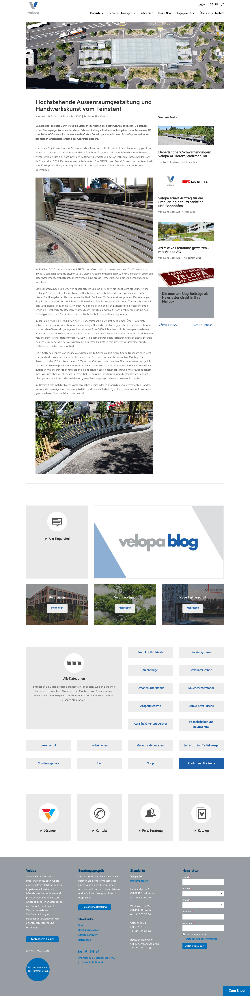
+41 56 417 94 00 (140, 898)
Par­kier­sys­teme (201, 652)
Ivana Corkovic (171, 162)
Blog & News (165, 13)
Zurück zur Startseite (201, 763)
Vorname (187, 911)
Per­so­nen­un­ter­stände (150, 688)
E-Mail (185, 877)
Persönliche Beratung (95, 907)
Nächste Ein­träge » (203, 325)
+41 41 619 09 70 (140, 931)
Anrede (186, 900)
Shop (150, 763)
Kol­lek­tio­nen (100, 745)
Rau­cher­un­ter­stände (201, 688)
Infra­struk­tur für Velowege (201, 745)
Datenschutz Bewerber (93, 962)
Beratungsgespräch (89, 930)
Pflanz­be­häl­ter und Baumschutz (201, 724)
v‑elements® (48, 745)
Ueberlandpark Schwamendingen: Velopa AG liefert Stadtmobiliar (184, 154)
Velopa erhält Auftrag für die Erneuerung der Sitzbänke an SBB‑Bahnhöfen (181, 202)
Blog (99, 763)
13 (112, 255)
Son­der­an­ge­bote (48, 763)
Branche (186, 888)
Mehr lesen (57, 608)
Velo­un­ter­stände (201, 670)
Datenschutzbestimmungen (202, 938)
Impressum (84, 958)
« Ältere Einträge (168, 325)
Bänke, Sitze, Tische (201, 706)
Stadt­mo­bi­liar (91, 116)
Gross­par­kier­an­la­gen (150, 745)
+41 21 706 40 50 (140, 948)
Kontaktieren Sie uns (42, 939)
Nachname (188, 923)
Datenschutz (101, 958)
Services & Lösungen (120, 13)
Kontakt (219, 13)
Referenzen (147, 13)
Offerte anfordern (88, 935)
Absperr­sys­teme (150, 706)
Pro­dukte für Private (150, 652)
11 (106, 255)
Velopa (104, 116)
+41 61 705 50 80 (140, 914)
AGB (113, 958)
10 (103, 255)
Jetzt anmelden (194, 945)
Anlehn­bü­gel (150, 670)
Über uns (205, 13)
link (57, 507)
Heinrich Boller (48, 116)
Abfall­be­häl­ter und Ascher (150, 723)
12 (109, 255)
